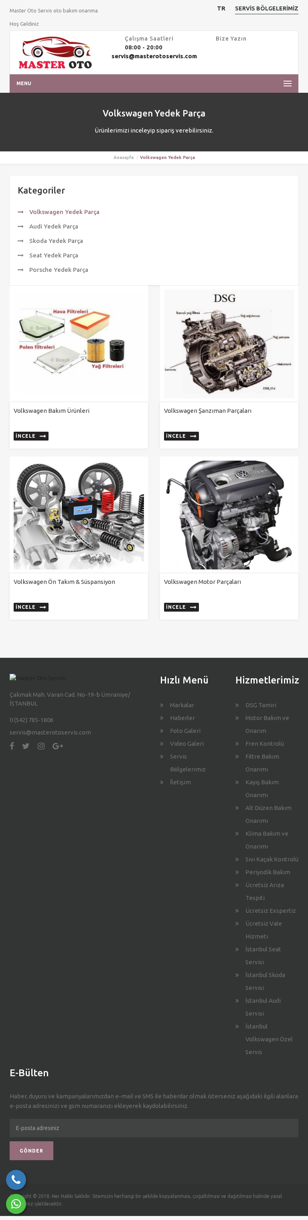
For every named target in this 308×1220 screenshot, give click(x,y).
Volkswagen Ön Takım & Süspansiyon (64, 581)
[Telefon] (16, 1180)
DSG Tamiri (260, 705)
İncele (26, 436)
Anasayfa (123, 157)
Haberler (182, 717)
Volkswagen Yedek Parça (63, 211)
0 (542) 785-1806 (31, 719)
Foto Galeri (185, 730)
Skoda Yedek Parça (55, 240)
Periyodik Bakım (267, 872)
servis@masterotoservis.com (154, 56)
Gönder (31, 1150)
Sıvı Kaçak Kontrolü (271, 859)
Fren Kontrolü (264, 743)
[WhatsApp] (16, 1204)
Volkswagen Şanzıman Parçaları (207, 410)
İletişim (180, 782)
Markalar (182, 705)
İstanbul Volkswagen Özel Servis (269, 1039)
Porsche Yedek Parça (58, 269)
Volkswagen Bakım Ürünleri (51, 410)
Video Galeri (187, 743)
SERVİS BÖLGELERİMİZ (266, 8)
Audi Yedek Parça (53, 226)
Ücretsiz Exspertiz (270, 910)
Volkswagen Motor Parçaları (202, 581)
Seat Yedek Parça (53, 255)
